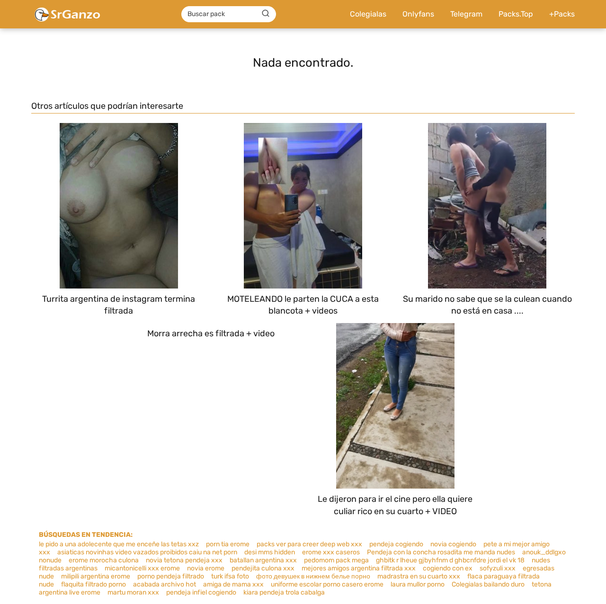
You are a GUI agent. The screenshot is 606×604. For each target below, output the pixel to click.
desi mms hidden (269, 552)
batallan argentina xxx (263, 560)
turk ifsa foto (230, 576)
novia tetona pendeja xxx (184, 560)
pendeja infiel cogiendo (201, 592)
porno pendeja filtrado (170, 576)
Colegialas (368, 13)
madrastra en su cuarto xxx (418, 576)
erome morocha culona (104, 560)
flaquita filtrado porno (93, 584)
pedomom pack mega (336, 560)
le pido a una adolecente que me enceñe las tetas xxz (119, 544)
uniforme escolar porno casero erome (327, 584)
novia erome (205, 568)
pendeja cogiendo (396, 544)
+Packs (562, 13)
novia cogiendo (453, 544)
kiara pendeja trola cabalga (284, 592)
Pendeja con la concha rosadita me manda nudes (441, 552)
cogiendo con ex (447, 568)
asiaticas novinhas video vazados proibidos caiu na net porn (147, 552)
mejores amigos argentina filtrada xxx (359, 568)
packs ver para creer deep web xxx (309, 544)
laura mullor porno (418, 584)
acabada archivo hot (164, 584)
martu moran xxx (133, 592)
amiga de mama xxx (233, 584)
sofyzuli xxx (498, 568)
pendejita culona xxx (263, 568)
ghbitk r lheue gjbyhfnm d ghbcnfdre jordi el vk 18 (450, 560)
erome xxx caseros (331, 552)
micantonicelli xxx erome (142, 568)
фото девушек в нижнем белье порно (313, 576)
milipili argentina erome (95, 576)
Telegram (466, 13)
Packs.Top (516, 13)
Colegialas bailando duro (488, 584)
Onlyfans (418, 13)
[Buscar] (266, 13)
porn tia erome (228, 544)
